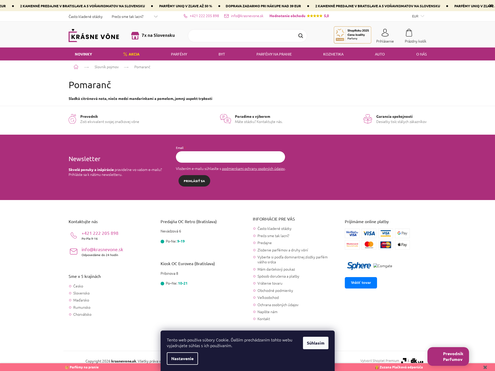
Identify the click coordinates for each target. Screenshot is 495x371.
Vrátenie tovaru (270, 283)
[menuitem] (80, 53)
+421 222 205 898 (100, 235)
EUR (415, 15)
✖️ (485, 367)
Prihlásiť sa (194, 181)
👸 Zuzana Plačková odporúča (399, 367)
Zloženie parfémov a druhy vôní (283, 249)
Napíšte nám (268, 311)
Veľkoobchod (268, 297)
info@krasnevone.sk (102, 251)
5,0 (299, 15)
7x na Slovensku (158, 35)
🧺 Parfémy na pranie (82, 367)
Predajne (265, 242)
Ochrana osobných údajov (278, 304)
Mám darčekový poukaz (276, 269)
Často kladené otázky (86, 16)
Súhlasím (316, 343)
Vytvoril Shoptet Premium (379, 360)
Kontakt (264, 318)
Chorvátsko (82, 314)
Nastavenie (182, 358)
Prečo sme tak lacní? (127, 16)
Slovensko (81, 293)
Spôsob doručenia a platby (278, 276)
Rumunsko (81, 307)
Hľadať (300, 36)
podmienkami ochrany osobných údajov (253, 168)
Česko (78, 286)
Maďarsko (81, 300)
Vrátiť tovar (361, 282)
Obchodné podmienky (275, 290)
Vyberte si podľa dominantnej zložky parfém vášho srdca (293, 259)
